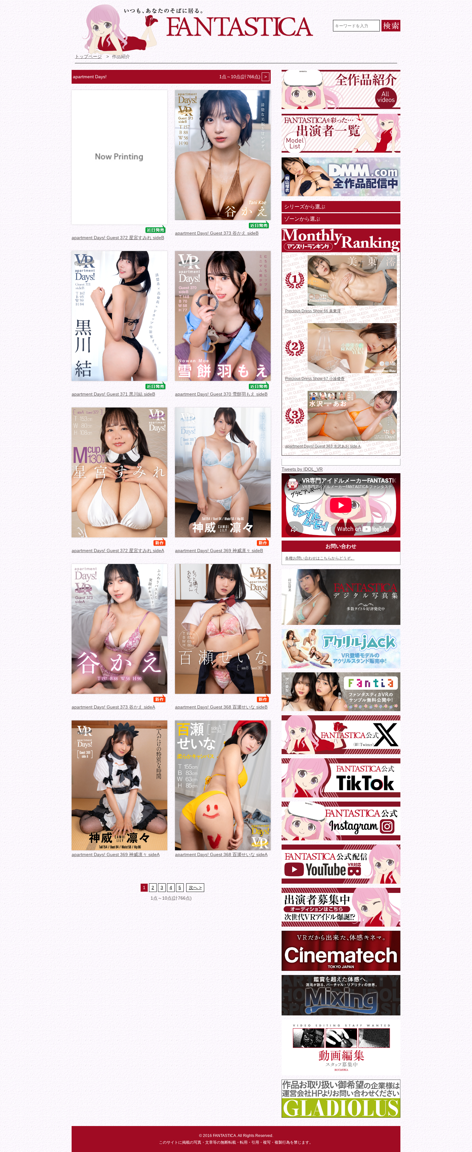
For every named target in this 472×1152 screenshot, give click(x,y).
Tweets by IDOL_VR (302, 469)
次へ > (195, 887)
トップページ (88, 56)
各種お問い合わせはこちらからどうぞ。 (319, 558)
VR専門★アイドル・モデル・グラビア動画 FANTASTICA (201, 29)
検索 (390, 25)
